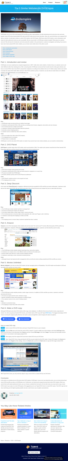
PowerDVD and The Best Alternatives (7, 421)
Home (2, 440)
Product (50, 2)
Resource (57, 2)
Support (39, 456)
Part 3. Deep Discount (8, 51)
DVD (21, 393)
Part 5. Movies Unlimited (8, 54)
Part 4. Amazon (6, 53)
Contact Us (44, 456)
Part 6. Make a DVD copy (9, 56)
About (23, 456)
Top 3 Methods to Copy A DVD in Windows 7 (24, 421)
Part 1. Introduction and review (10, 48)
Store (44, 2)
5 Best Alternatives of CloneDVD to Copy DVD (57, 421)
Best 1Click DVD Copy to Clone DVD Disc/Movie (40, 421)
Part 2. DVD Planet (7, 49)
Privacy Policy (28, 456)
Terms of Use (34, 456)
